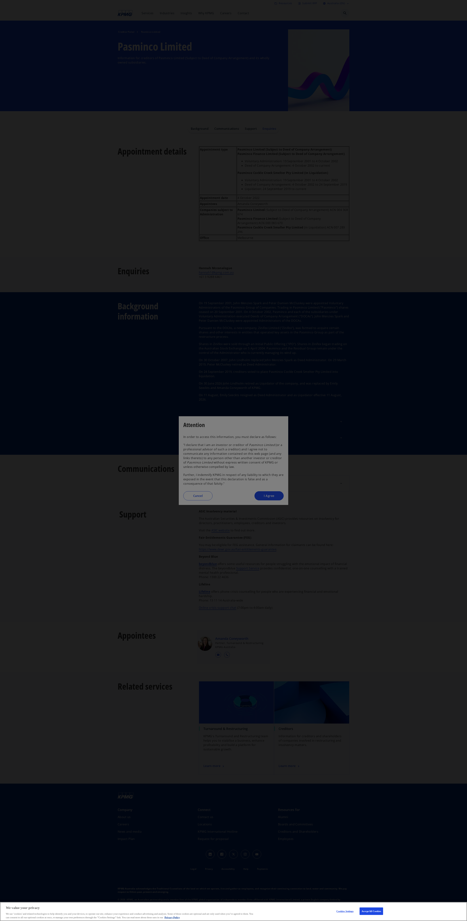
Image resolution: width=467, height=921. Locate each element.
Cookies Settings (345, 911)
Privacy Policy (172, 917)
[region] (233, 911)
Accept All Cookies (371, 911)
